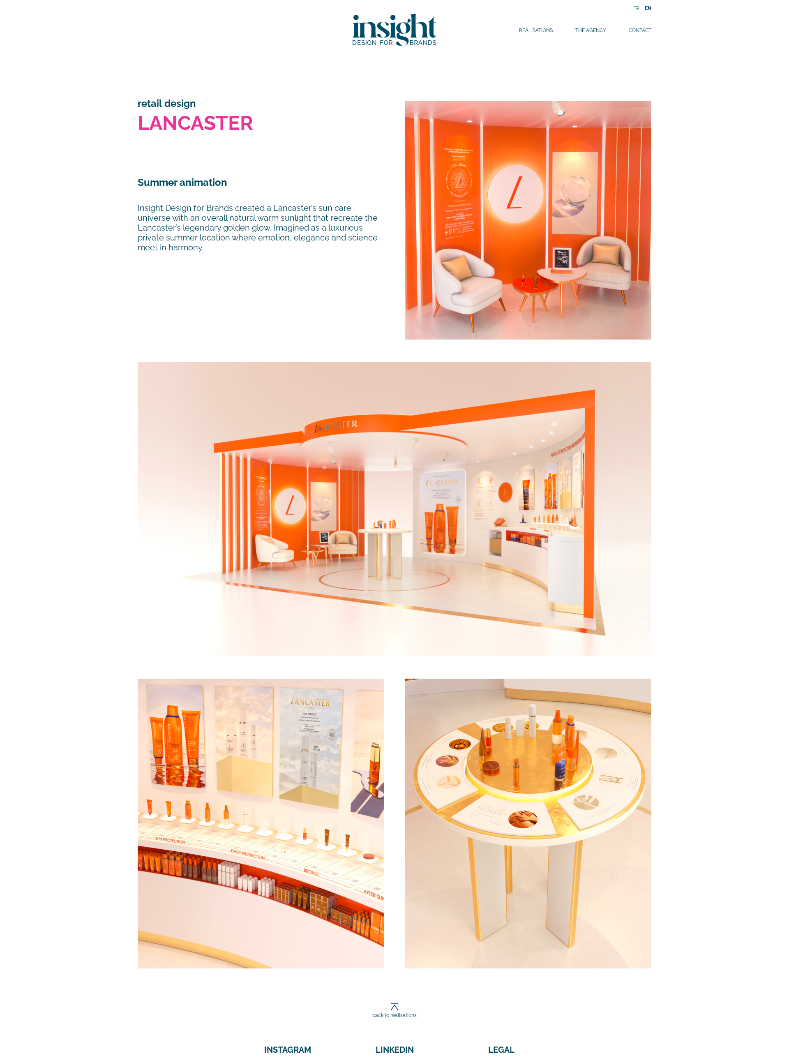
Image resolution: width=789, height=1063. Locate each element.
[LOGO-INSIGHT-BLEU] (394, 15)
